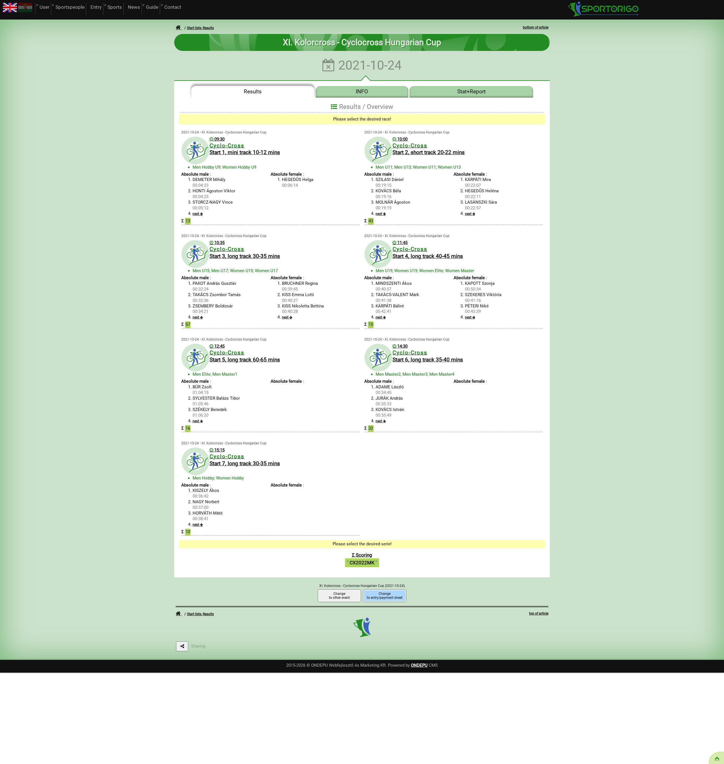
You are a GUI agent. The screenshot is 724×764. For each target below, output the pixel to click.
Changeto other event (339, 596)
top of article (538, 613)
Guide (152, 7)
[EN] (10, 10)
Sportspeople (70, 7)
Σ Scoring (362, 558)
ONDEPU (419, 665)
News (134, 7)
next (196, 214)
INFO (362, 92)
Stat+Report (471, 92)
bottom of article (535, 27)
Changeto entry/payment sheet (384, 596)
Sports (114, 7)
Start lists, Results (200, 28)
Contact (172, 7)
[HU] (25, 10)
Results (253, 92)
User (44, 7)
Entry (96, 7)
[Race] (717, 758)
